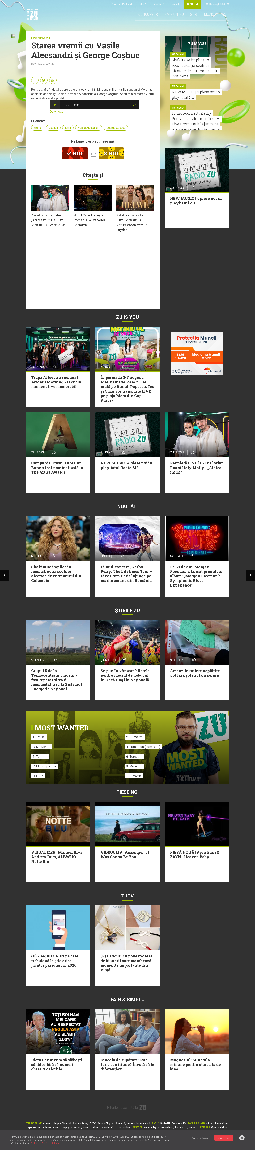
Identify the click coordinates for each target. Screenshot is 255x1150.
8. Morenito (134, 766)
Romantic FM (179, 1123)
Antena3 (120, 1123)
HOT (77, 153)
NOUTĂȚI (127, 506)
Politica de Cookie (199, 1138)
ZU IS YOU (197, 44)
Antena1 (48, 1123)
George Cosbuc (116, 127)
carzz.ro (193, 1127)
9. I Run (38, 776)
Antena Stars (80, 1123)
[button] (55, 104)
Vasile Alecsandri (88, 127)
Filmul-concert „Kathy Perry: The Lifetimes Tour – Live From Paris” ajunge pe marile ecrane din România (196, 121)
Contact (175, 4)
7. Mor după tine (44, 766)
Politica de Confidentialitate (45, 1143)
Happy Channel (62, 1123)
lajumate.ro (167, 1127)
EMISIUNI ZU (174, 14)
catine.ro (96, 1127)
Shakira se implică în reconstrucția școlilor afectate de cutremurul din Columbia (195, 67)
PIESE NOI (127, 792)
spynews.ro (34, 1127)
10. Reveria (134, 776)
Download (56, 111)
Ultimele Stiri (221, 1123)
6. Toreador (134, 756)
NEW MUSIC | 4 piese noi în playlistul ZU (196, 94)
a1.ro (209, 1123)
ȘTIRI (194, 14)
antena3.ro (110, 1127)
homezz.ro (181, 1127)
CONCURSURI (148, 14)
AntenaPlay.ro (105, 1123)
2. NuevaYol (134, 737)
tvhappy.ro (66, 1127)
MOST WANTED (62, 727)
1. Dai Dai (39, 737)
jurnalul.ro (124, 1127)
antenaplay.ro (151, 1127)
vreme (38, 127)
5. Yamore (40, 756)
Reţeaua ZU (159, 4)
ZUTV (92, 1123)
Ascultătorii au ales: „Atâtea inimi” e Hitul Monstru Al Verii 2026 (48, 220)
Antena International (138, 1123)
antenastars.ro (50, 1127)
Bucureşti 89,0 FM (218, 4)
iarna (68, 127)
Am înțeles (225, 1138)
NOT (113, 153)
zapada (53, 127)
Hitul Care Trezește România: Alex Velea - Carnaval (90, 220)
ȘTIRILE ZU (127, 610)
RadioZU (165, 1123)
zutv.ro (77, 1127)
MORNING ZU (40, 38)
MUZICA (210, 14)
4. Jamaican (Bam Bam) (143, 747)
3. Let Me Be (41, 747)
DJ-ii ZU (143, 4)
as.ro (86, 1127)
